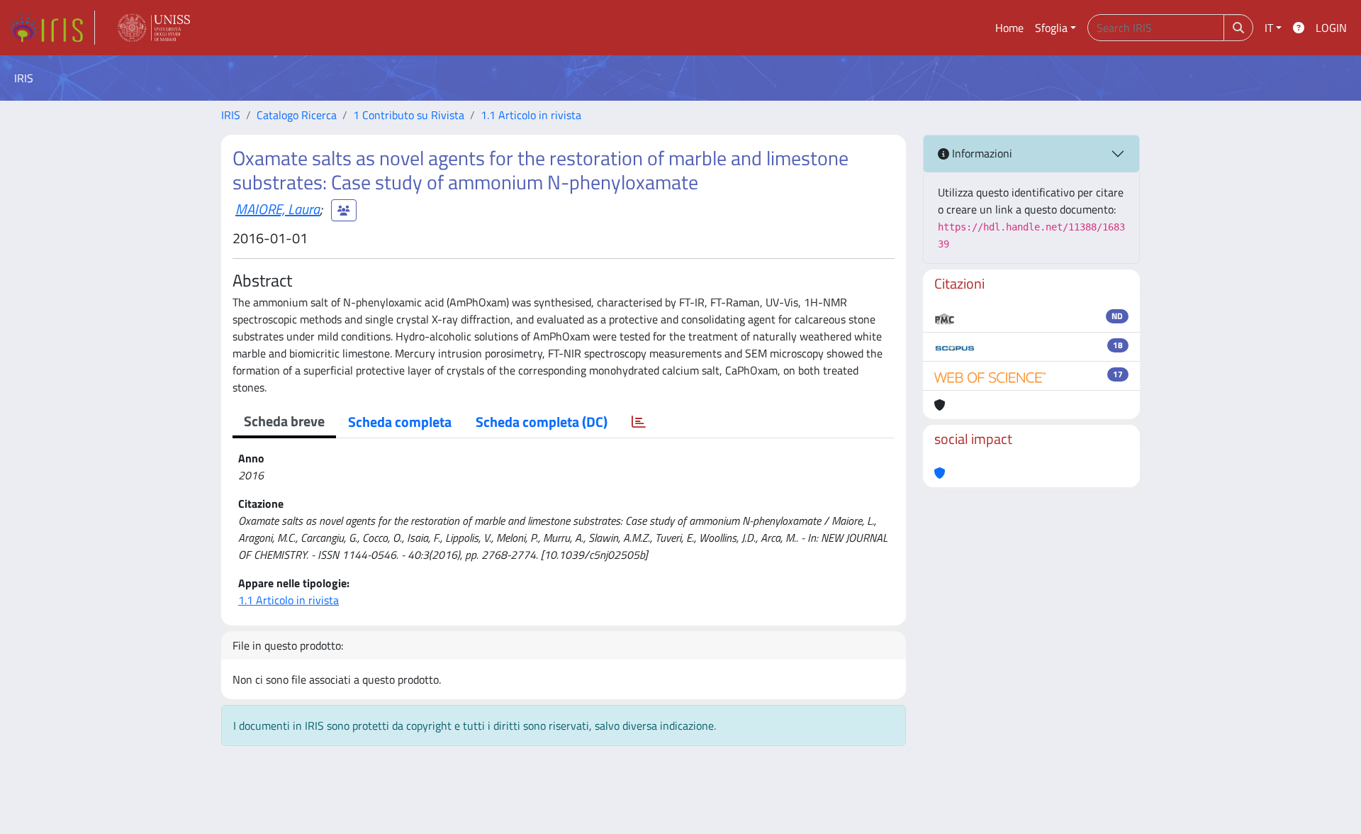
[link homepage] (52, 28)
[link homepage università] (153, 28)
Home (1009, 27)
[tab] (639, 422)
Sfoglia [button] (1051, 27)
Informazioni (980, 153)
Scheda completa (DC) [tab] (541, 422)
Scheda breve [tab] (284, 421)
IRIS (230, 114)
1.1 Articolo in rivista (531, 114)
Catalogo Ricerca (297, 114)
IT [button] (1269, 27)
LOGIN (1331, 27)
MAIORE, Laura (277, 209)
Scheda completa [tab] (400, 422)
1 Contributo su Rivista (408, 114)
